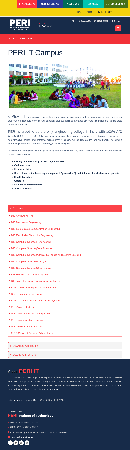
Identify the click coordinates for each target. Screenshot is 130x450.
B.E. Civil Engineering (22, 215)
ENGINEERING (27, 4)
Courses (18, 208)
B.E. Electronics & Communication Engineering (35, 228)
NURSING (93, 4)
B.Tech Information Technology (27, 294)
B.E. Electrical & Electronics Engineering (32, 235)
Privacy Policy (15, 400)
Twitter (15, 442)
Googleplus (21, 442)
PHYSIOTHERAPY (115, 4)
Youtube (27, 442)
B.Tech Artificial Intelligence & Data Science (33, 287)
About (89, 12)
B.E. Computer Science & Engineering (31, 241)
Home (79, 12)
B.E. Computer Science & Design (28, 261)
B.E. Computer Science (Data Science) (31, 248)
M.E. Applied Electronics (23, 307)
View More (51, 389)
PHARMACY (73, 4)
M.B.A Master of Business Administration (32, 333)
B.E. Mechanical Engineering (26, 222)
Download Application (25, 345)
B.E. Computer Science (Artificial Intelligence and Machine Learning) (46, 255)
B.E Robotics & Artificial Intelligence (29, 274)
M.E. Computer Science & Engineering (31, 313)
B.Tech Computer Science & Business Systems (36, 300)
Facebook (10, 442)
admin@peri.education (23, 437)
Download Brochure (24, 354)
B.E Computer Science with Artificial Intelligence (35, 281)
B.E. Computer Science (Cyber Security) (32, 268)
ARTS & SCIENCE (50, 4)
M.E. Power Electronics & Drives (28, 326)
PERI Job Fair (103, 12)
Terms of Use (30, 400)
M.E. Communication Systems (27, 320)
